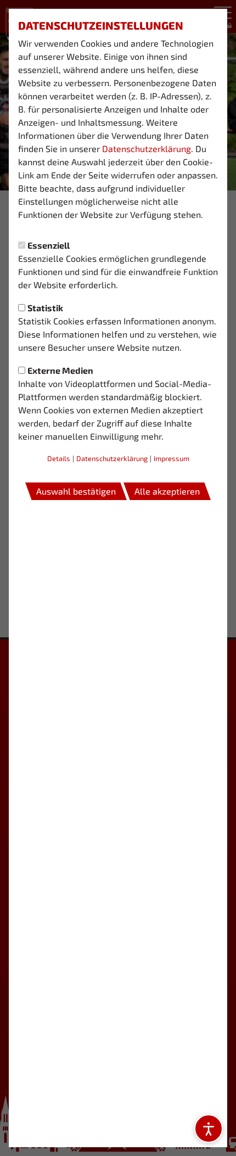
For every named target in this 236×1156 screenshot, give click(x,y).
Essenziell (48, 245)
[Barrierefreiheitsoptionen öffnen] (208, 1128)
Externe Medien (60, 370)
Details (58, 458)
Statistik (45, 307)
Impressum (171, 458)
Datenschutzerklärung (146, 148)
